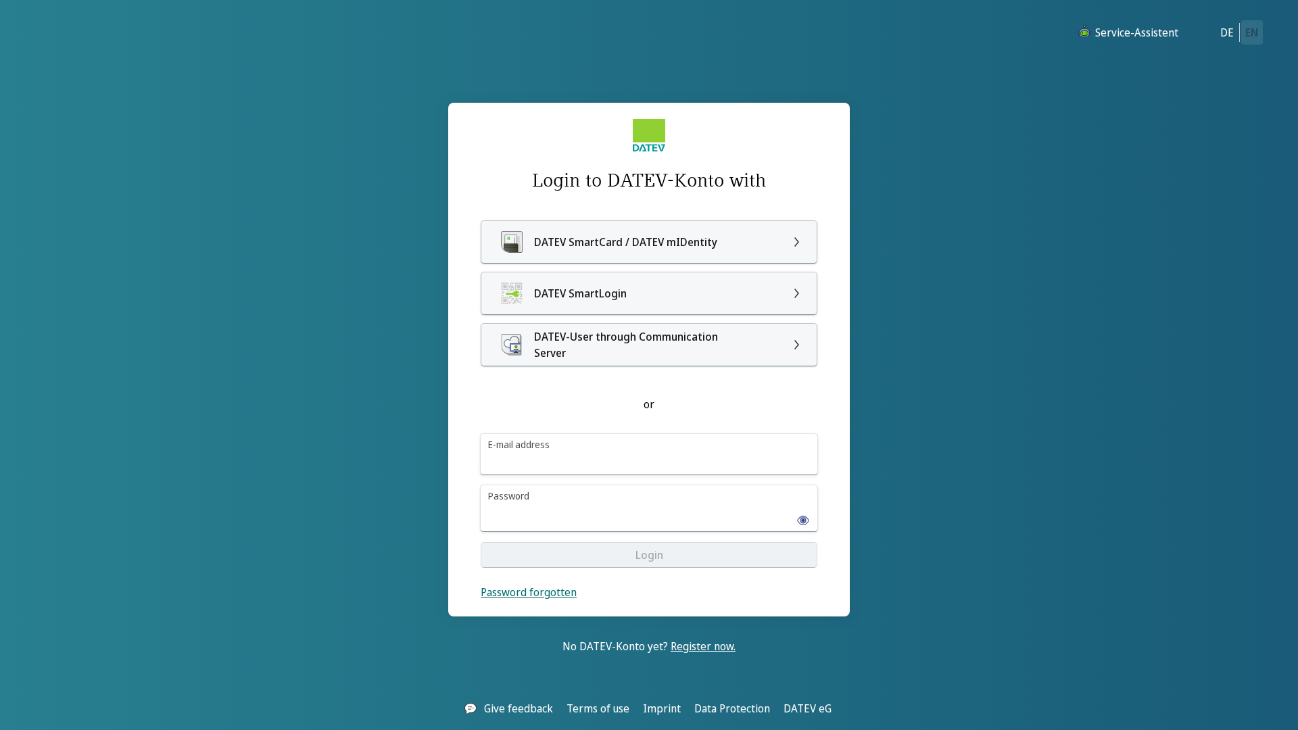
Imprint (662, 708)
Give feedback (518, 708)
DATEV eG (808, 708)
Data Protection (732, 708)
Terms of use (598, 708)
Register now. (703, 646)
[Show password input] (799, 516)
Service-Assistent (1136, 32)
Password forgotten (529, 592)
